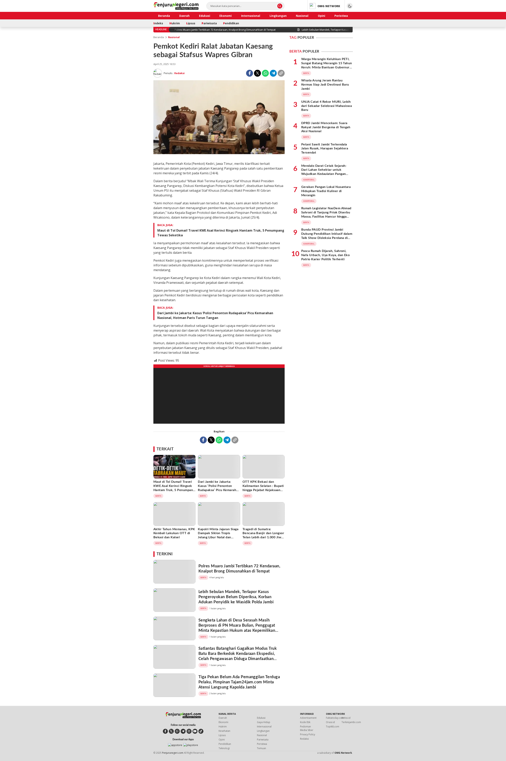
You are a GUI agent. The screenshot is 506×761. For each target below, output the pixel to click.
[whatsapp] (177, 731)
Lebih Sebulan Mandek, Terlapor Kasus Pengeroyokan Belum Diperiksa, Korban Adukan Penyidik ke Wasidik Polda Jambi (236, 597)
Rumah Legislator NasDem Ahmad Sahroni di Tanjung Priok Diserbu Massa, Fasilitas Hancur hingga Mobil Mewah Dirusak (326, 214)
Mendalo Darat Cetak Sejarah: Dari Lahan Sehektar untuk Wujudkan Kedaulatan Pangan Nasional (323, 172)
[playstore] (190, 745)
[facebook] (165, 731)
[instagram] (189, 731)
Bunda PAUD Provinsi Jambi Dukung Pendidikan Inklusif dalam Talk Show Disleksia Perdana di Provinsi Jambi (326, 236)
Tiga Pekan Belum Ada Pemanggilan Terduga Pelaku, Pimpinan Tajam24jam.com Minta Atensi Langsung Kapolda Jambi (239, 682)
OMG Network (343, 752)
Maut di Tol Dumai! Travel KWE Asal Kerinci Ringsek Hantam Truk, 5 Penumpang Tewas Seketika (220, 232)
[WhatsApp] (265, 73)
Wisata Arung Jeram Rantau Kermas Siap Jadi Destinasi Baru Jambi (325, 84)
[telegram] (183, 731)
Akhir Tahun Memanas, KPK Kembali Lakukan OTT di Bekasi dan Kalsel (174, 533)
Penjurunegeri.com (172, 752)
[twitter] (171, 731)
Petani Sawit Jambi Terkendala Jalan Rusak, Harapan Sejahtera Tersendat (324, 148)
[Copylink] (281, 73)
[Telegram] (273, 73)
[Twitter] (257, 73)
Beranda (158, 37)
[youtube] (195, 731)
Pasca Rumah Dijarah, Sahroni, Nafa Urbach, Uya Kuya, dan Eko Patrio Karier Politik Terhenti (325, 255)
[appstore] (175, 745)
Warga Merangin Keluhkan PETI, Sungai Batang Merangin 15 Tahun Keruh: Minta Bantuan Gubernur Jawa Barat (326, 65)
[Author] (157, 73)
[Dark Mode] (350, 6)
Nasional (174, 37)
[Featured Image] (219, 153)
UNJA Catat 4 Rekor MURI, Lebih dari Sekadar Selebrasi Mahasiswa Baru (326, 106)
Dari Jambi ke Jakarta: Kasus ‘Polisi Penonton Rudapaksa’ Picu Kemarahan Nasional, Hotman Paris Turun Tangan (215, 315)
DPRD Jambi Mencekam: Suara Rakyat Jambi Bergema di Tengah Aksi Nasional (325, 127)
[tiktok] (200, 731)
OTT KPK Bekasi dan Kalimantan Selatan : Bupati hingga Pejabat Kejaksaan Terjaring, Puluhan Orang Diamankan (263, 490)
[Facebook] (249, 73)
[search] (279, 6)
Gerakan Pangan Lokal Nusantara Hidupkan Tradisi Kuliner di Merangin (326, 191)
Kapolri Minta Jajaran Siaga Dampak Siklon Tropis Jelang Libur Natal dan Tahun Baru (218, 535)
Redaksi (179, 73)
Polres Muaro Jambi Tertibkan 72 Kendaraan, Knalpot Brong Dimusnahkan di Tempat (239, 568)
